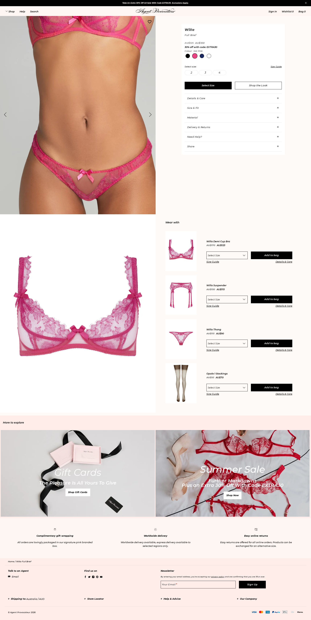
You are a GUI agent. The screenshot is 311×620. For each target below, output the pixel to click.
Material (192, 117)
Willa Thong (213, 330)
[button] (273, 11)
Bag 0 (302, 11)
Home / (12, 561)
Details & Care (196, 98)
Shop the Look (258, 85)
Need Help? (194, 136)
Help (22, 11)
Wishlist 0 (288, 11)
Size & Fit (193, 107)
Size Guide (212, 261)
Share (190, 146)
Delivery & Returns (198, 127)
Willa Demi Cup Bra (218, 241)
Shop (12, 11)
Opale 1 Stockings (217, 374)
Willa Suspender (216, 285)
